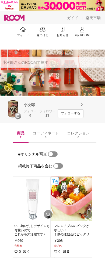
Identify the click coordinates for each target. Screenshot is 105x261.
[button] (13, 108)
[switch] (53, 154)
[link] (33, 199)
